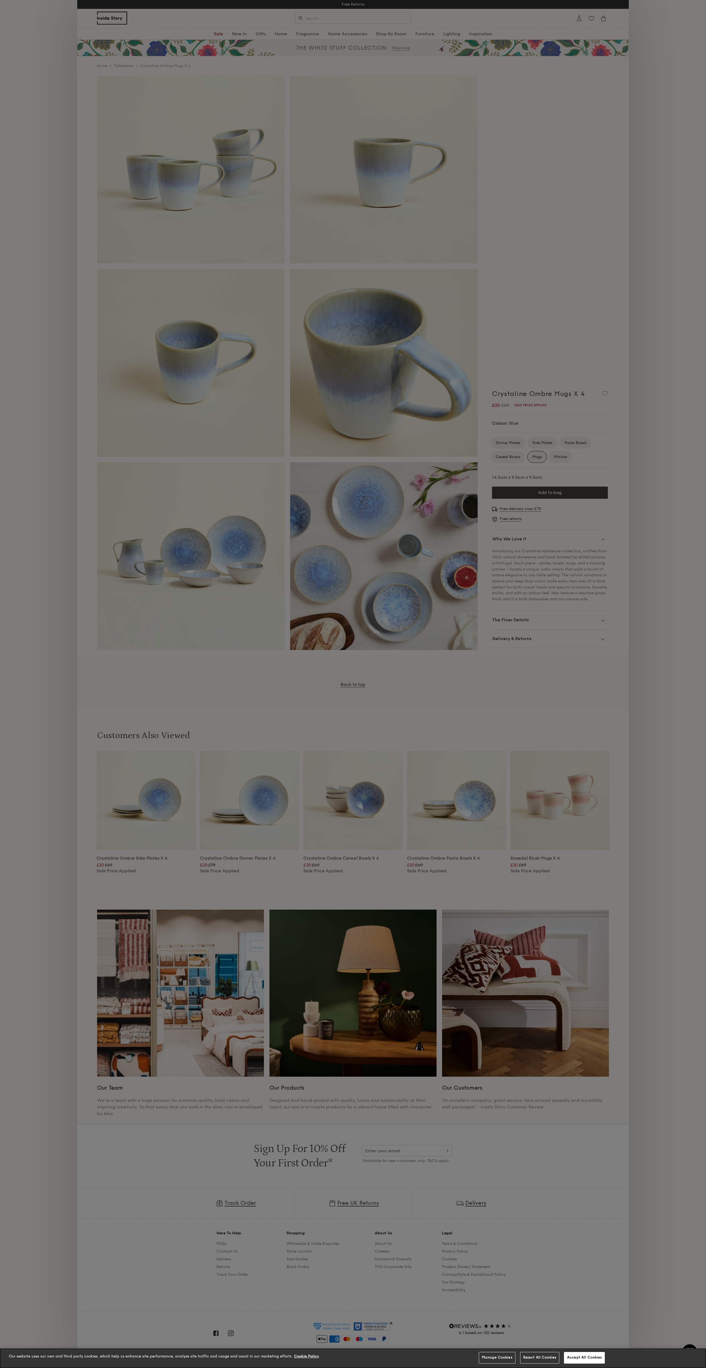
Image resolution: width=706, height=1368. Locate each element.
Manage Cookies (497, 1357)
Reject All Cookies (539, 1357)
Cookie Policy (306, 1356)
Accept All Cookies (584, 1357)
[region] (353, 1358)
